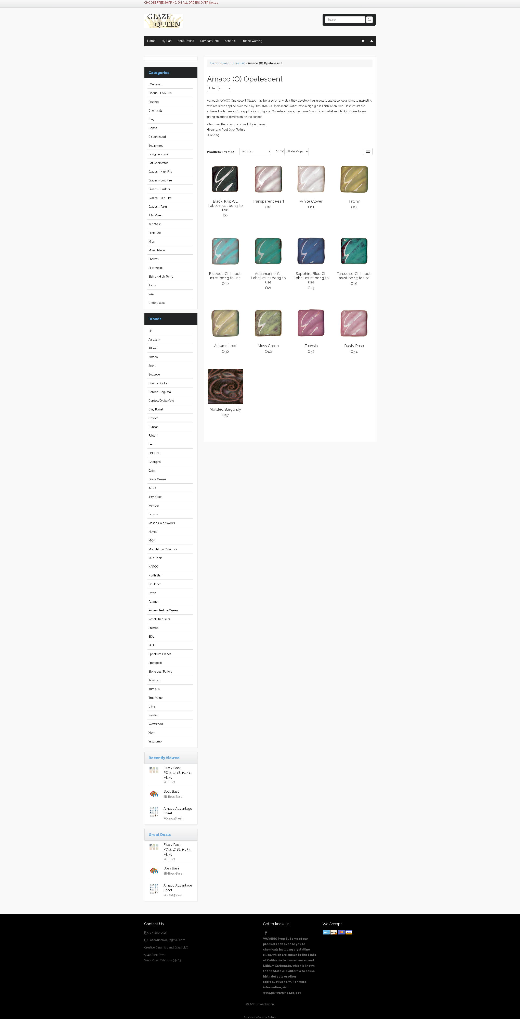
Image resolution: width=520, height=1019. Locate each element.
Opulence (154, 584)
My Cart (166, 40)
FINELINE (154, 453)
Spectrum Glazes (159, 654)
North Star (154, 575)
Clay (151, 119)
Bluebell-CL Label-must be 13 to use (225, 278)
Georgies (154, 461)
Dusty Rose (354, 349)
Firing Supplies (158, 154)
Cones (152, 128)
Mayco (152, 531)
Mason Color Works (161, 523)
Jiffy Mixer (155, 215)
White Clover (311, 204)
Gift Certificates (158, 163)
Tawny (354, 204)
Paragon (153, 601)
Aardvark (154, 339)
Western (153, 715)
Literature (154, 232)
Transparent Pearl (268, 204)
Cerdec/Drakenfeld (161, 400)
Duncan (153, 427)
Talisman (154, 680)
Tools (152, 285)
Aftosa (152, 348)
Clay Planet (155, 409)
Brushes (153, 101)
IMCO (152, 488)
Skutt (151, 645)
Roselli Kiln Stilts (159, 619)
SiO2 (151, 636)
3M (150, 330)
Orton (152, 593)
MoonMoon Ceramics (162, 549)
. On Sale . (154, 84)
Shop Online (186, 40)
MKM (151, 540)
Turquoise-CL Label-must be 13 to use (354, 278)
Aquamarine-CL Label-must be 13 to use (268, 280)
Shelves (153, 259)
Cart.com (272, 1017)
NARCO (153, 566)
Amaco (153, 357)
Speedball (155, 662)
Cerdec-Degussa (159, 392)
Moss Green (268, 349)
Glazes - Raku (157, 206)
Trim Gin (154, 689)
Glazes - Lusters (159, 189)
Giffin (151, 470)
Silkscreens (155, 267)
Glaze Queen (157, 479)
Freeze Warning (252, 40)
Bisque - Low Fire (160, 93)
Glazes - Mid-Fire (159, 198)
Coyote (153, 418)
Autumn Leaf (225, 349)
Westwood (155, 724)
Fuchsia (311, 349)
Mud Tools (155, 558)
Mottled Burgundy (225, 412)
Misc (151, 241)
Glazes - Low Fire (160, 180)
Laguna (153, 514)
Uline (151, 706)
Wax (151, 294)
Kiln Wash (154, 224)
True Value (155, 697)
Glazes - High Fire (160, 171)
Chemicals (155, 110)
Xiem (151, 732)
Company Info (209, 40)
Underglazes (156, 302)
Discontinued (157, 136)
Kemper (153, 505)
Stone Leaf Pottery (160, 671)
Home (151, 40)
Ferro (152, 444)
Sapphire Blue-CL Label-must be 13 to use (311, 280)
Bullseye (154, 374)
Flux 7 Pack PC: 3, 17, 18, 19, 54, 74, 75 (177, 772)
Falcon (152, 435)
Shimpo (153, 627)
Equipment (155, 145)
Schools (230, 40)
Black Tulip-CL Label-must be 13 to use (225, 208)
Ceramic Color (158, 383)
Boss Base (171, 791)
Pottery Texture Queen (163, 610)
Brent (151, 365)
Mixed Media (156, 250)
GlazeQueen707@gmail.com (166, 940)
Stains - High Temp (160, 276)
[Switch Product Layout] (368, 151)
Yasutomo (155, 741)
